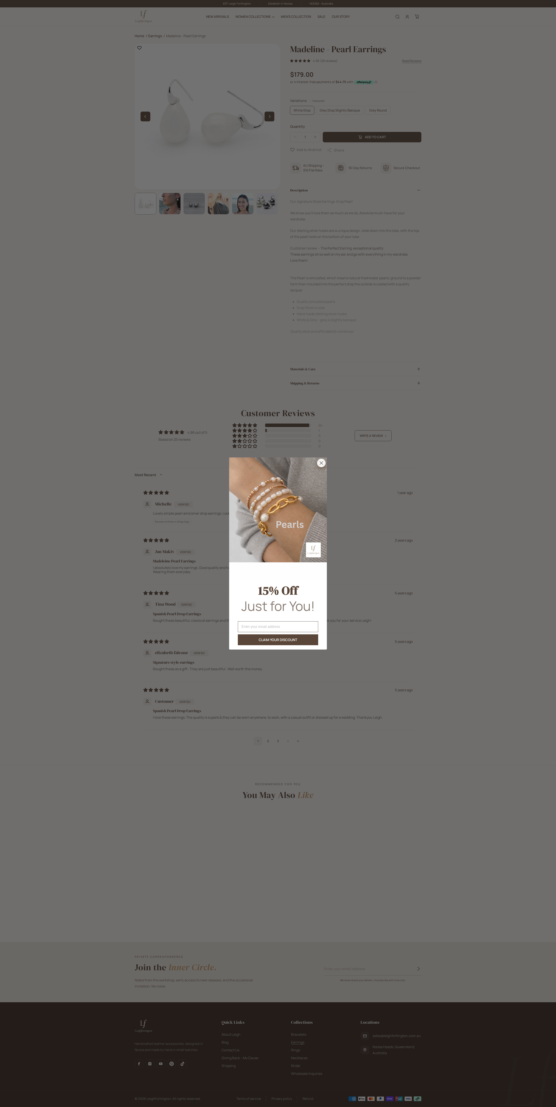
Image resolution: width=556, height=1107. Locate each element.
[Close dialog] (321, 463)
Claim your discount (278, 639)
